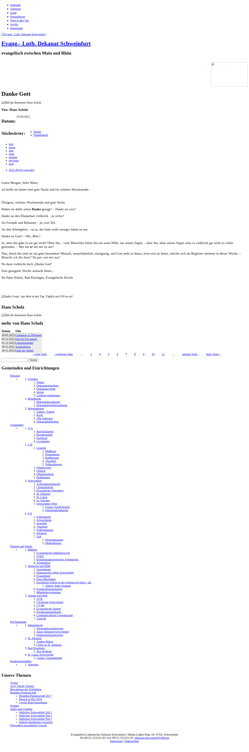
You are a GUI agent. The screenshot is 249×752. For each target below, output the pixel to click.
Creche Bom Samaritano (33, 702)
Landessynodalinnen (48, 395)
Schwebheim (43, 520)
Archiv (14, 24)
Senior (40, 392)
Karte (13, 12)
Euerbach (41, 438)
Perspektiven (17, 16)
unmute (13, 157)
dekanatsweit (35, 625)
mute (11, 154)
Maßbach (50, 451)
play (11, 144)
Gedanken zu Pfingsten (28, 335)
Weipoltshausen (54, 539)
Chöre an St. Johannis (49, 644)
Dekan (40, 382)
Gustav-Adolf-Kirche (57, 507)
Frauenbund (43, 575)
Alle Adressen (44, 418)
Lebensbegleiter (24, 342)
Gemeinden (17, 425)
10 (153, 354)
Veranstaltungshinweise (49, 628)
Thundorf (50, 461)
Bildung (32, 549)
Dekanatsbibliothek (47, 421)
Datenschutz (132, 741)
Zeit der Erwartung (26, 339)
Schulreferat (43, 562)
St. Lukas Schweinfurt (40, 654)
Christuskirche (44, 487)
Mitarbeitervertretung (48, 592)
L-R (30, 444)
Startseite (15, 5)
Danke (37, 131)
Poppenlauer (52, 454)
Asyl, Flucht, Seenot (22, 686)
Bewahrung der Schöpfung (25, 689)
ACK (39, 598)
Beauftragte (34, 398)
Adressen (15, 8)
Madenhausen (53, 543)
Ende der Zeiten (24, 350)
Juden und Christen (21, 709)
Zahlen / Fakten (45, 411)
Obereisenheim (45, 474)
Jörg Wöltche (44, 651)
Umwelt (41, 618)
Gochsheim (43, 441)
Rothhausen (52, 457)
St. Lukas (41, 497)
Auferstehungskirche (48, 484)
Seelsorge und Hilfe (39, 566)
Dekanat (15, 375)
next (11, 163)
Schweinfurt (35, 480)
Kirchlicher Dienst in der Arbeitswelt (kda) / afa (63, 582)
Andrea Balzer (44, 641)
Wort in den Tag (19, 20)
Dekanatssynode (45, 388)
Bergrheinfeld (44, 434)
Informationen (36, 408)
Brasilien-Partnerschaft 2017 (35, 695)
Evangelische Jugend (48, 608)
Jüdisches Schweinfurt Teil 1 (35, 712)
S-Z (30, 513)
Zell (38, 536)
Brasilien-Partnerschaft (23, 692)
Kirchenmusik (18, 621)
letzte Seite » (213, 354)
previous (14, 160)
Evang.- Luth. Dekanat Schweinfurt (46, 43)
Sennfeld (41, 523)
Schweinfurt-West (46, 503)
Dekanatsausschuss (47, 385)
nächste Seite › (190, 354)
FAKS (40, 556)
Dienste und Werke (21, 546)
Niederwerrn (43, 467)
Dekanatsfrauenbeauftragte (51, 405)
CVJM (40, 605)
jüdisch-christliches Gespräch (35, 722)
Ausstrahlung (22, 346)
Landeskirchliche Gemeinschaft (54, 615)
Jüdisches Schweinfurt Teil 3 (35, 718)
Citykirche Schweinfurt (49, 602)
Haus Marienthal (46, 579)
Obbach (41, 470)
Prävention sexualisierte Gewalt (28, 725)
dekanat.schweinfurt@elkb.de (152, 737)
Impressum (16, 28)
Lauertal (41, 447)
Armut (14, 682)
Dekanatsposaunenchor (49, 635)
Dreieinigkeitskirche (56, 510)
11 (163, 354)
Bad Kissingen (44, 431)
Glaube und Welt (37, 595)
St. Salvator (43, 500)
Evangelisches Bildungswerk (53, 553)
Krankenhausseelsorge (49, 589)
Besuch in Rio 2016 (30, 699)
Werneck (41, 533)
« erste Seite (40, 354)
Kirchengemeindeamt (48, 612)
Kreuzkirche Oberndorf (49, 490)
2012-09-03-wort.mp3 (21, 170)
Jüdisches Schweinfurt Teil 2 (35, 715)
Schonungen (43, 516)
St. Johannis (43, 493)
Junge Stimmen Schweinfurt (52, 631)
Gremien (33, 379)
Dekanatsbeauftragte (48, 402)
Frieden (14, 705)
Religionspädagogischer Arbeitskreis (57, 559)
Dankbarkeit (41, 135)
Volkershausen (53, 464)
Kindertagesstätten (20, 661)
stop (11, 150)
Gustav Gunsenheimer (49, 658)
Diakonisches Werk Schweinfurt (55, 572)
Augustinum (43, 569)
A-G (30, 428)
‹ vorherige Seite (63, 354)
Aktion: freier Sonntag (58, 585)
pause (12, 147)
